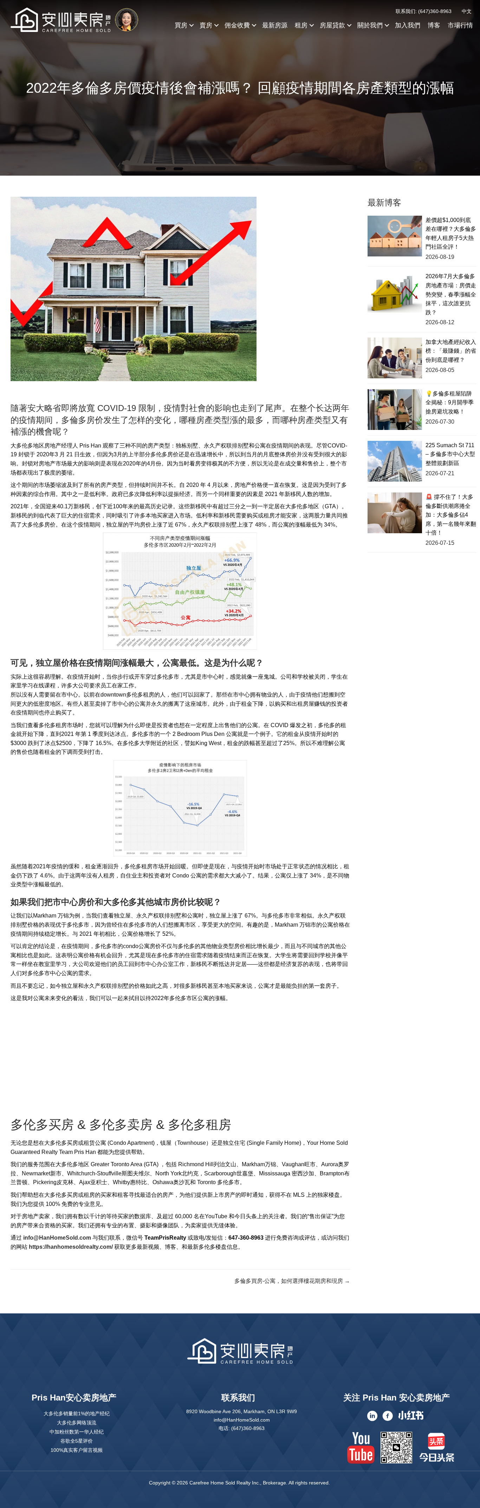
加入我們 (407, 25)
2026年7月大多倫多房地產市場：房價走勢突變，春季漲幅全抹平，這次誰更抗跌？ (451, 294)
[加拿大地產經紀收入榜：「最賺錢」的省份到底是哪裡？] (395, 358)
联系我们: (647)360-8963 (424, 11)
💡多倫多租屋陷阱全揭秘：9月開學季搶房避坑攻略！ (450, 402)
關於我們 (370, 25)
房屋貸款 (332, 25)
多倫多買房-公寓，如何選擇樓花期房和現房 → (292, 1281)
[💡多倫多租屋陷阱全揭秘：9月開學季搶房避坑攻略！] (395, 409)
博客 (434, 25)
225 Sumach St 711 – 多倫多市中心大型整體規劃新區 (450, 454)
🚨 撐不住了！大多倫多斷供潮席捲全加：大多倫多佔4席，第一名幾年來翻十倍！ (451, 515)
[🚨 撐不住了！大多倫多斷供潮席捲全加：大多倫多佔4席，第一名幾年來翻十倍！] (395, 512)
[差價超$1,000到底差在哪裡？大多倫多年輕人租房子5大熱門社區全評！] (395, 236)
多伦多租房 (199, 1124)
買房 (181, 25)
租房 (301, 25)
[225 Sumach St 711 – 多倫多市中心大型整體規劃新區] (395, 461)
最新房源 (274, 25)
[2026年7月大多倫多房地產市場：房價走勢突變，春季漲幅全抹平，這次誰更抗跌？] (395, 292)
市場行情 (460, 25)
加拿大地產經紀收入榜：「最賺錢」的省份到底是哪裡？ (451, 351)
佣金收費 (237, 25)
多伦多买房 (42, 1124)
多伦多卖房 (121, 1124)
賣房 (206, 25)
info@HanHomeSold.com (57, 1238)
